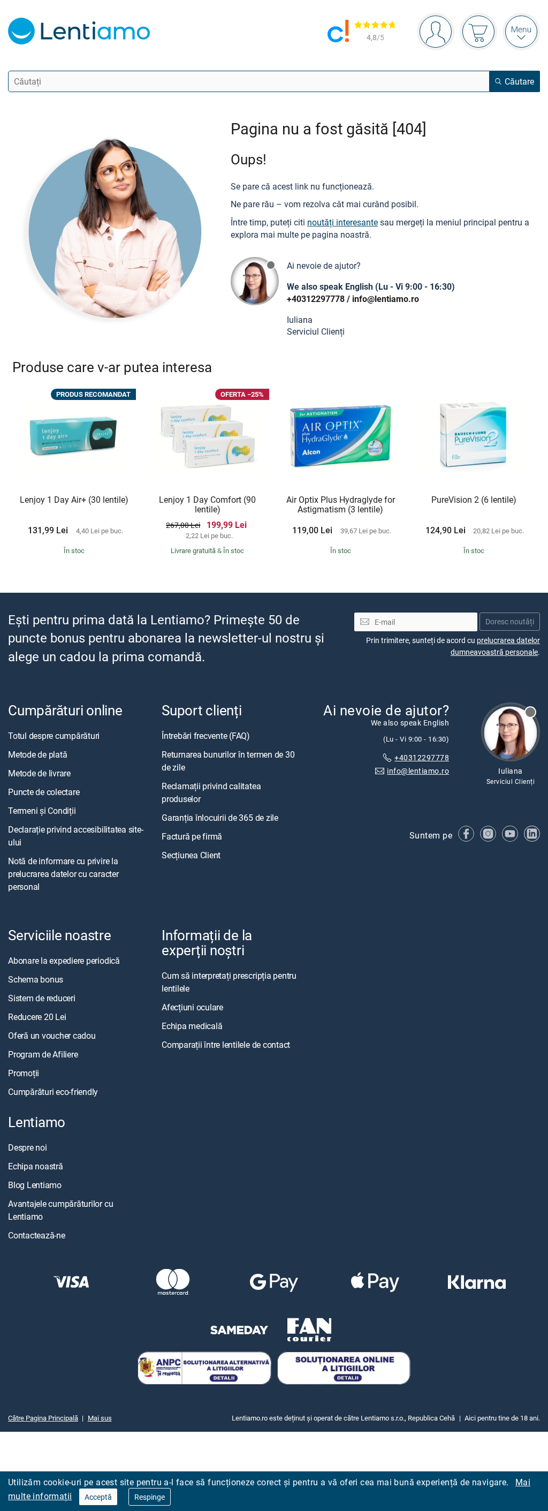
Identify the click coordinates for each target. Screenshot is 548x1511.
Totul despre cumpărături (54, 736)
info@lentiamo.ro (385, 299)
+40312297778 (316, 299)
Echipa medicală (192, 1026)
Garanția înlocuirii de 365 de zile (220, 818)
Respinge (149, 1497)
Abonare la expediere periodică (64, 960)
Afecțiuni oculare (192, 1007)
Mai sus (100, 1418)
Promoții (23, 1073)
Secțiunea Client (191, 855)
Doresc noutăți (509, 622)
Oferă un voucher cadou (52, 1035)
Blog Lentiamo (35, 1185)
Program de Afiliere (43, 1054)
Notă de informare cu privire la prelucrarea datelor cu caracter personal (63, 874)
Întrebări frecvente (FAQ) (206, 736)
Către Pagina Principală (43, 1418)
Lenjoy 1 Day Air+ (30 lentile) (74, 500)
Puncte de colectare (43, 792)
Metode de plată (37, 754)
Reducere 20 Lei (37, 1017)
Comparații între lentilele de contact (226, 1045)
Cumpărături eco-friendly (53, 1092)
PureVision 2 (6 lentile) (473, 500)
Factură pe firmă (192, 836)
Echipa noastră (35, 1166)
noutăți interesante (342, 222)
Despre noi (27, 1147)
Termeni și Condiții (41, 811)
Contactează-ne (36, 1235)
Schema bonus (35, 979)
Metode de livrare (39, 773)
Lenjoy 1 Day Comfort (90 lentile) (207, 504)
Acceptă (98, 1497)
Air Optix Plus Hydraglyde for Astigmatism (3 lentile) (340, 504)
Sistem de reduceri (41, 998)
